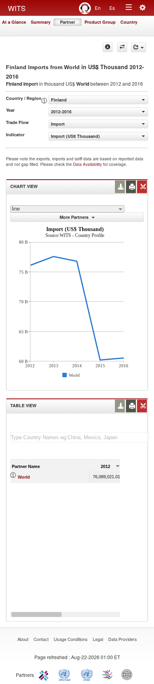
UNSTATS (87, 674)
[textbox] (79, 437)
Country (128, 22)
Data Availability (88, 164)
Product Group (100, 22)
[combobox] (67, 208)
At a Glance (14, 22)
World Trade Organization (108, 674)
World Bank (129, 674)
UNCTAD (66, 674)
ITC (45, 674)
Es (112, 7)
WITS (17, 8)
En (98, 7)
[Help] (108, 47)
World (24, 477)
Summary (41, 22)
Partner (67, 22)
